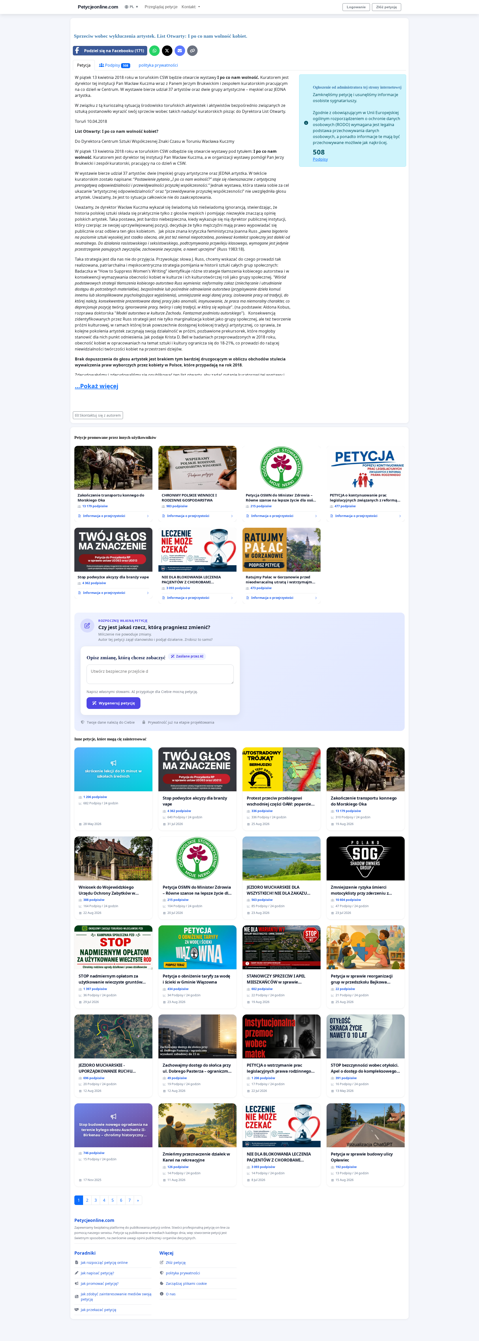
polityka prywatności (158, 65)
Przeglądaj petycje (161, 7)
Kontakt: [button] (189, 7)
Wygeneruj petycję (117, 702)
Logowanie (356, 7)
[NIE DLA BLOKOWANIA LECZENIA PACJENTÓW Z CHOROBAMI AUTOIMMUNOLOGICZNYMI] (197, 566)
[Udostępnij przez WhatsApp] (154, 50)
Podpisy (116, 65)
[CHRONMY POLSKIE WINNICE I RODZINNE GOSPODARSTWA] (197, 484)
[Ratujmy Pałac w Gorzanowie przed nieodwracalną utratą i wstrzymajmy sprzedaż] (281, 566)
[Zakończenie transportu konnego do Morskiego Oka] (113, 484)
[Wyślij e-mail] (180, 50)
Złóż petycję (386, 7)
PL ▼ (134, 7)
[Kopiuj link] (192, 50)
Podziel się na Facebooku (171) (114, 50)
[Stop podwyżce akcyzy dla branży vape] (113, 563)
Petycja (84, 65)
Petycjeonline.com (98, 6)
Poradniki (85, 1253)
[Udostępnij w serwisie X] (167, 50)
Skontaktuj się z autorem (100, 415)
